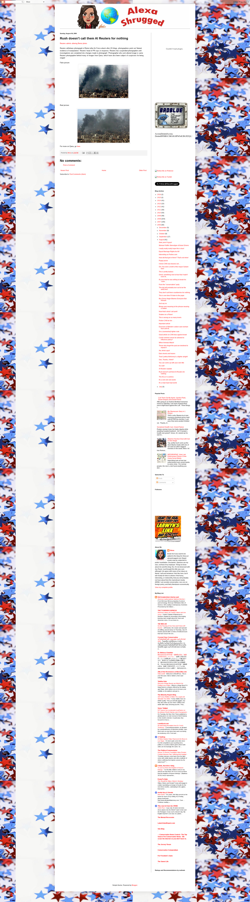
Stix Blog (161, 829)
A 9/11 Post (161, 808)
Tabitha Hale (162, 681)
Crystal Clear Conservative (168, 637)
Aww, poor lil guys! (165, 242)
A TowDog (161, 737)
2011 (159, 210)
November (163, 230)
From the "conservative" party (169, 284)
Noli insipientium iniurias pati (168, 597)
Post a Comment (69, 165)
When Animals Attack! (166, 343)
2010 (159, 213)
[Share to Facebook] (95, 153)
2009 (159, 216)
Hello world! (161, 674)
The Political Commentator (167, 750)
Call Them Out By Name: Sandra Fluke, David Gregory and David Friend (172, 399)
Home (104, 170)
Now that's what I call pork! (168, 311)
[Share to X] (92, 153)
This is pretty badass (166, 272)
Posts (160, 478)
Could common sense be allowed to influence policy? (171, 338)
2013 (159, 204)
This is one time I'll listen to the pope (171, 295)
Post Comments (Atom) (78, 174)
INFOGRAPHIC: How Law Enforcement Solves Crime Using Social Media (177, 456)
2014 (159, 200)
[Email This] (87, 153)
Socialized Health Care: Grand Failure (170, 427)
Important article (164, 324)
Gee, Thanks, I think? (166, 360)
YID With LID (162, 624)
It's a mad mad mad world (168, 383)
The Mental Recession (166, 817)
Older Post (142, 170)
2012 (159, 207)
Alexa (172, 550)
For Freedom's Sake (165, 856)
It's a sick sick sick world (167, 380)
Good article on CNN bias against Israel (173, 335)
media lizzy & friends (165, 792)
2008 (159, 219)
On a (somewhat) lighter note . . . (170, 331)
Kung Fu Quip (163, 779)
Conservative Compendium (168, 850)
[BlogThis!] (90, 153)
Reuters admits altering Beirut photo (73, 43)
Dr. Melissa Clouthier (165, 653)
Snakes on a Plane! (166, 314)
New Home (161, 794)
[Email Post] (83, 153)
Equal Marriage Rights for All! (169, 251)
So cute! (162, 366)
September (163, 237)
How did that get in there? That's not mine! (173, 258)
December (163, 227)
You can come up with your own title (171, 363)
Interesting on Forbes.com (168, 254)
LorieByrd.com (163, 724)
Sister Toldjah (163, 708)
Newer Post (65, 170)
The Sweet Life (163, 861)
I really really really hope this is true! (171, 248)
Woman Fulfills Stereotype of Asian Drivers (174, 245)
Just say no (163, 303)
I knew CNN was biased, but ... (169, 264)
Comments (162, 482)
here (78, 146)
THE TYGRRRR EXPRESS (167, 610)
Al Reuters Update (165, 369)
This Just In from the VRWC (168, 806)
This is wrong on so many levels (170, 317)
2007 (159, 222)
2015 (159, 197)
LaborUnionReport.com (166, 823)
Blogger (134, 885)
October (162, 234)
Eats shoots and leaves (167, 353)
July (160, 387)
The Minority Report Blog (167, 695)
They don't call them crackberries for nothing (174, 292)
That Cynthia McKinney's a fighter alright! (173, 357)
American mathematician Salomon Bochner (171, 599)
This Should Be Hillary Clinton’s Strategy (170, 781)
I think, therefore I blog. (166, 766)
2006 (159, 225)
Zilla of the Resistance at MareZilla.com (172, 672)
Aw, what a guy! (164, 350)
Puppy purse (163, 261)
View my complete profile (164, 587)
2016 (159, 194)
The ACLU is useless (166, 377)
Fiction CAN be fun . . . (166, 321)
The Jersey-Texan (164, 844)
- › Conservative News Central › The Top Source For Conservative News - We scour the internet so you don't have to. (172, 837)
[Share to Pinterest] (97, 153)
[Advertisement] (174, 82)
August (161, 240)
